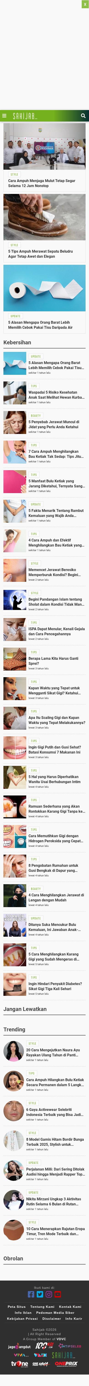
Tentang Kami (42, 1307)
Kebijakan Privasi (22, 1318)
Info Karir (73, 1318)
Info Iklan (23, 1312)
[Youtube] (58, 1294)
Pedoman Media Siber (55, 1312)
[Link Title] (5, 115)
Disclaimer (51, 1318)
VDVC (61, 1339)
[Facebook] (31, 1294)
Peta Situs (17, 1307)
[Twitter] (40, 1294)
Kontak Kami (70, 1307)
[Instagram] (49, 1294)
